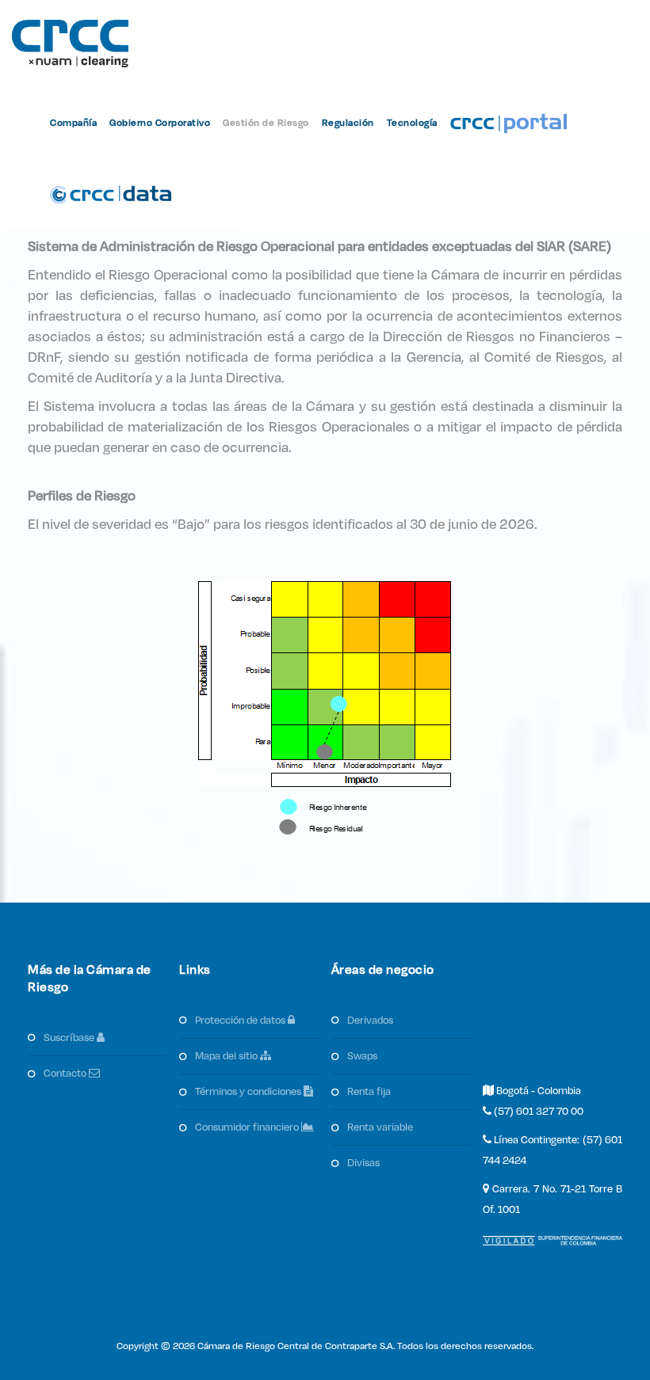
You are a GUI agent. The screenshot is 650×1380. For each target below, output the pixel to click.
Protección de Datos (241, 1020)
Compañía (73, 123)
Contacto (66, 1073)
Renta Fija (369, 1092)
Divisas (363, 1163)
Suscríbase (70, 1038)
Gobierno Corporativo (159, 123)
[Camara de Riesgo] (70, 43)
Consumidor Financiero (248, 1127)
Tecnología (412, 123)
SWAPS (362, 1056)
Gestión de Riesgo (266, 123)
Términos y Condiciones (249, 1092)
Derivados (370, 1020)
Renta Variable (380, 1127)
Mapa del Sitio (227, 1056)
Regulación (348, 123)
